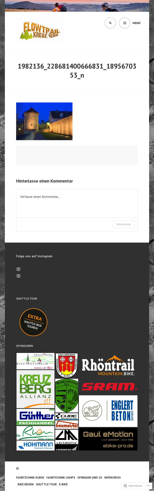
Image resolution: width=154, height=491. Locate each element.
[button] (35, 361)
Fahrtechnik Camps (60, 477)
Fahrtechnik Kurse (30, 477)
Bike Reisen (26, 484)
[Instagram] (18, 269)
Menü (136, 23)
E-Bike (63, 484)
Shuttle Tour (46, 484)
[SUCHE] (110, 23)
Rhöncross (112, 477)
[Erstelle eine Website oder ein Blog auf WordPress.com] (17, 468)
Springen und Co (89, 477)
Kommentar (124, 224)
